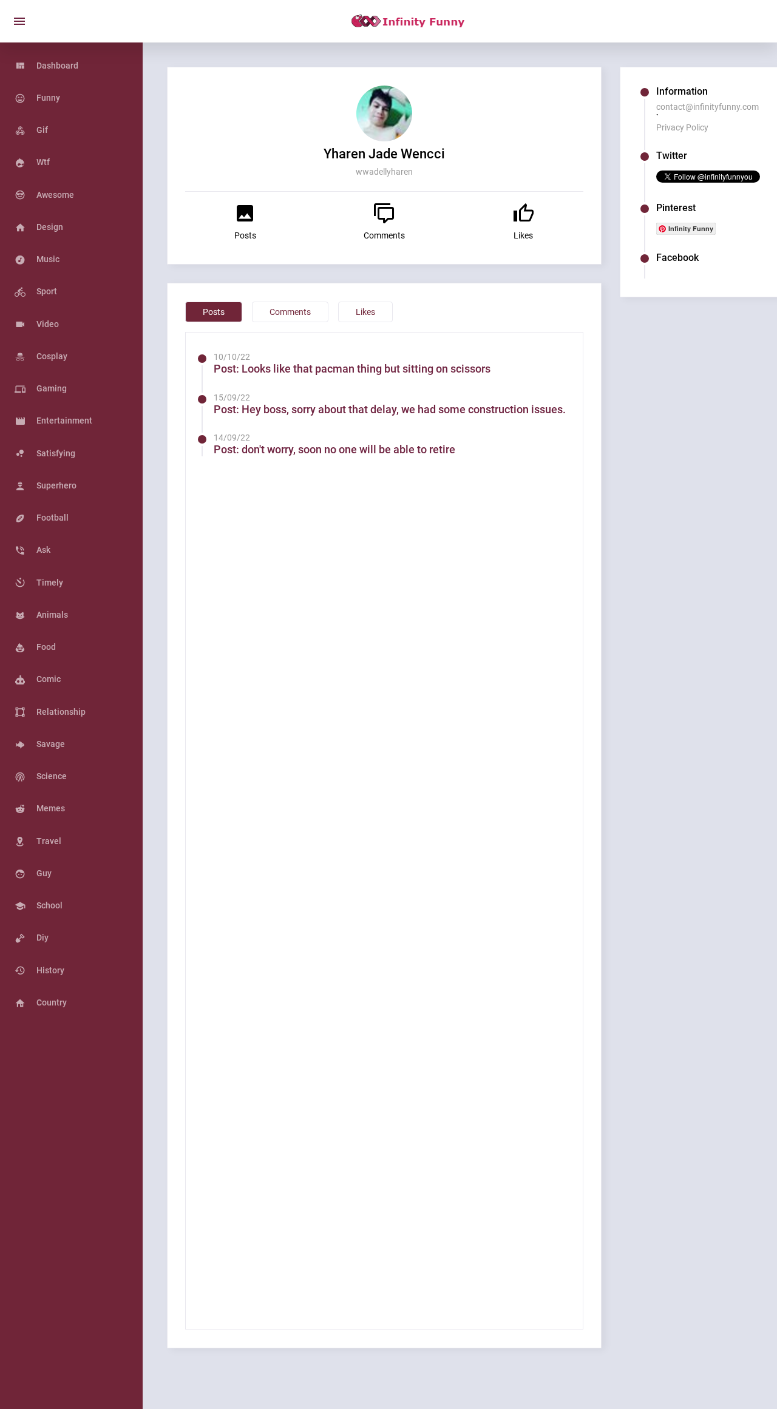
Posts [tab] (214, 312)
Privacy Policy (682, 127)
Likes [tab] (365, 312)
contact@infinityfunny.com (707, 107)
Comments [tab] (290, 312)
